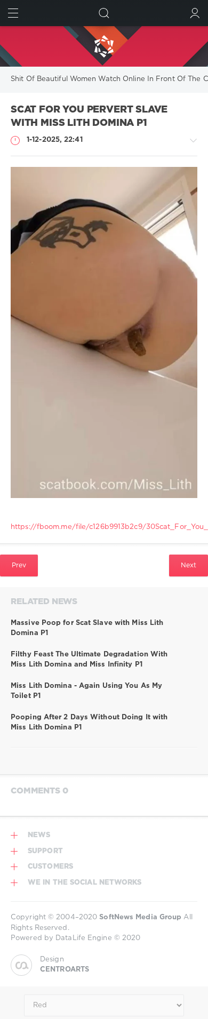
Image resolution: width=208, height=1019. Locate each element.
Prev (19, 565)
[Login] (195, 13)
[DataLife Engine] (104, 46)
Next (188, 565)
